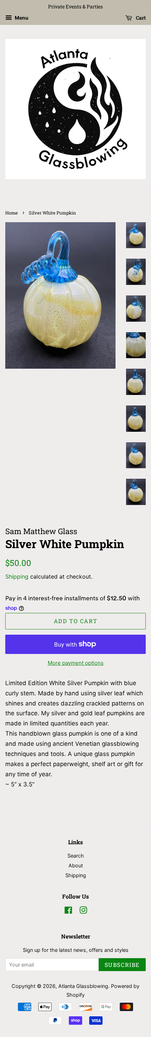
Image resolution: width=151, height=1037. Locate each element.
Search (75, 856)
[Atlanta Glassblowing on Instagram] (83, 911)
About (75, 865)
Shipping (16, 576)
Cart (140, 17)
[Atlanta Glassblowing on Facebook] (68, 911)
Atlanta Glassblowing (83, 986)
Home (11, 213)
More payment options (76, 663)
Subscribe (122, 964)
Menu (21, 18)
